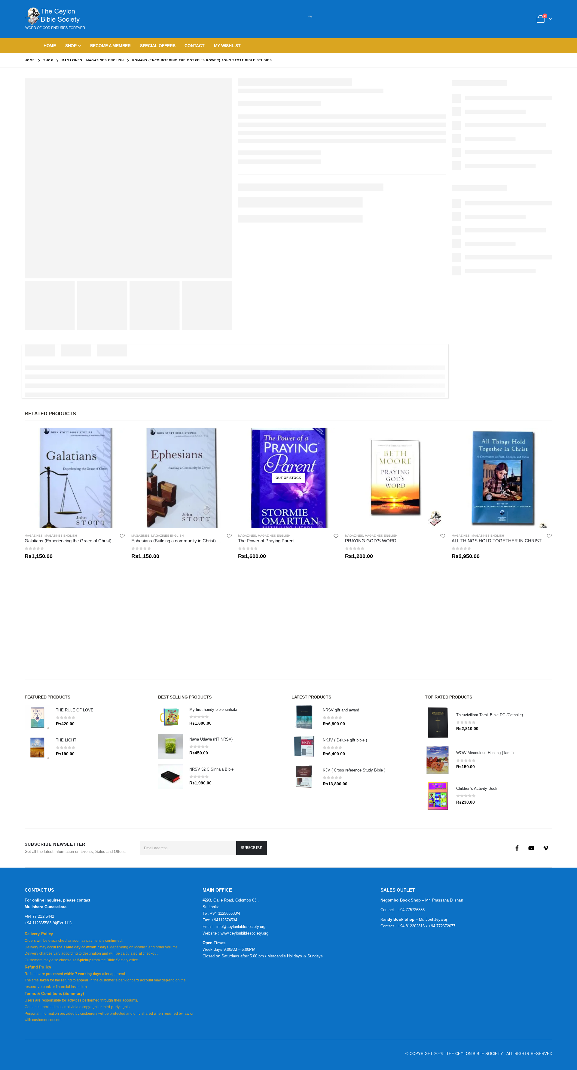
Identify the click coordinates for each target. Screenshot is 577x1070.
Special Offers (158, 45)
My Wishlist (227, 45)
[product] (75, 478)
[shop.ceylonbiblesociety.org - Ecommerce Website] (55, 19)
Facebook (517, 848)
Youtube (531, 848)
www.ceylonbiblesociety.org (245, 933)
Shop (71, 45)
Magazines (34, 535)
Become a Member (110, 45)
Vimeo (546, 848)
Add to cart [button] (115, 437)
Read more (329, 437)
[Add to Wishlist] (123, 535)
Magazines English (60, 535)
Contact (194, 45)
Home (50, 45)
